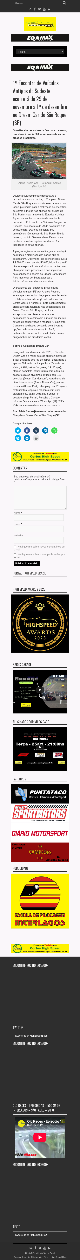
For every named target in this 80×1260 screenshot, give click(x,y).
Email (17, 524)
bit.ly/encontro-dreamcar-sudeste (35, 281)
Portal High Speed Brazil (29, 573)
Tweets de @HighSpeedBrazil (31, 1035)
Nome (17, 512)
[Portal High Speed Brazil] (40, 28)
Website (18, 535)
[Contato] (40, 40)
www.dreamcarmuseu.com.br (43, 405)
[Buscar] (64, 3)
